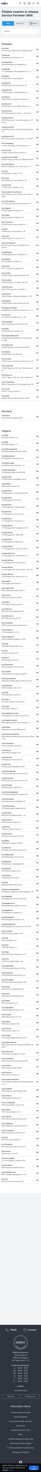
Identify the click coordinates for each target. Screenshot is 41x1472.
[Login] (33, 3)
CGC (28, 1430)
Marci (20, 1434)
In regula (33, 1468)
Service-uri (20, 23)
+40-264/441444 (20, 1391)
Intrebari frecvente (18, 1430)
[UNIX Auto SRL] (20, 1342)
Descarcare (20, 1426)
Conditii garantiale (20, 1417)
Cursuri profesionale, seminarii (20, 1421)
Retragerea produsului (20, 1452)
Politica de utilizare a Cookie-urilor (20, 1448)
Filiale (8, 23)
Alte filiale (10, 1396)
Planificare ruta (30, 1396)
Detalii (11, 1470)
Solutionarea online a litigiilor (20, 1443)
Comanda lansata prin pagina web (20, 1439)
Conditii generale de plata (20, 1412)
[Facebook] (20, 1462)
